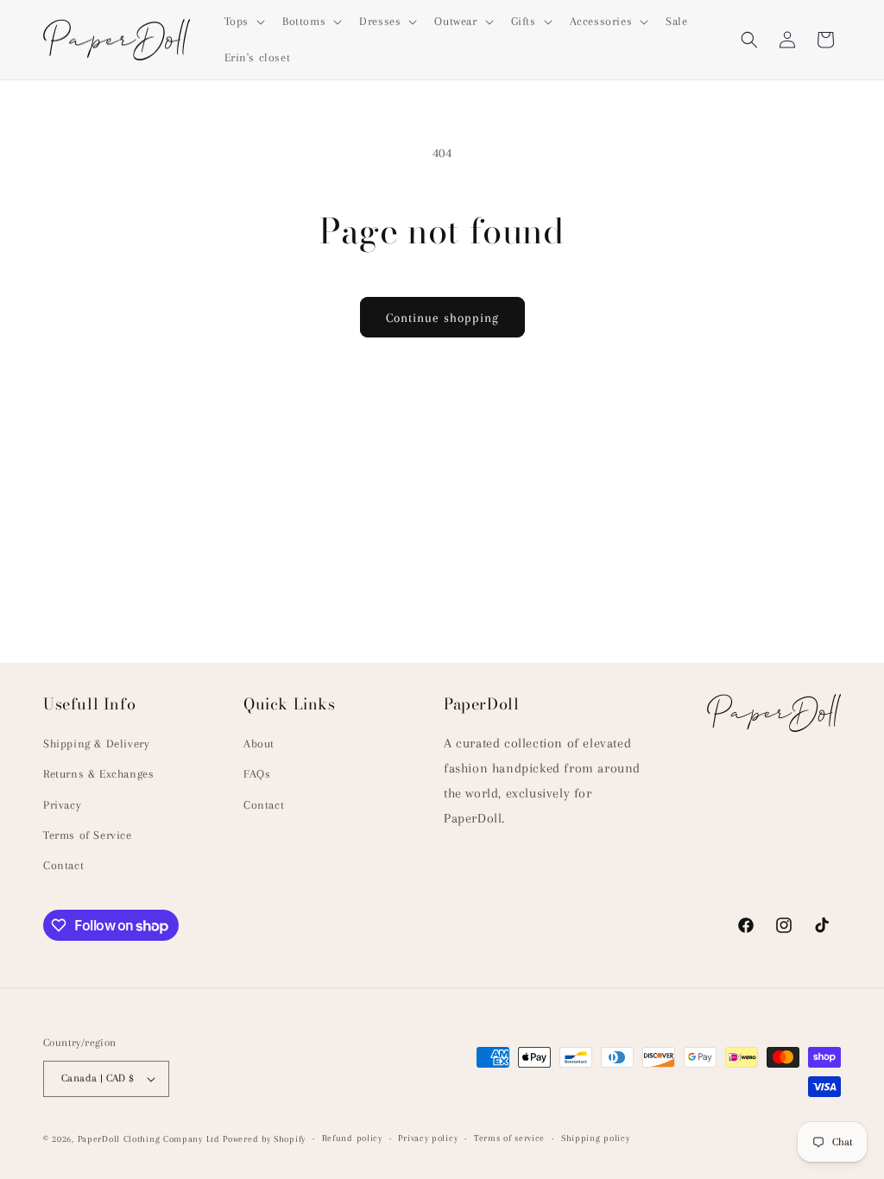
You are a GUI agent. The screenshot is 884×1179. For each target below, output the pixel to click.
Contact (63, 865)
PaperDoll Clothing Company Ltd (149, 1138)
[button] (243, 21)
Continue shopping (442, 318)
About (259, 743)
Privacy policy (428, 1138)
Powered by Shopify (264, 1138)
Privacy (62, 804)
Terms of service (509, 1138)
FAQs (256, 773)
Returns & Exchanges (98, 773)
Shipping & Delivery (96, 743)
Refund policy (352, 1138)
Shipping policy (595, 1138)
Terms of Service (87, 835)
